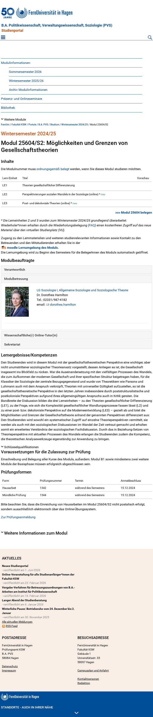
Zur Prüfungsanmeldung (18, 517)
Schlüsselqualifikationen (21, 447)
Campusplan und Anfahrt (93, 670)
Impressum (9, 670)
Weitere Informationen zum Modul (35, 533)
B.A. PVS (43, 124)
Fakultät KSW (19, 124)
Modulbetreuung (16, 279)
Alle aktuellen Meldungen (17, 621)
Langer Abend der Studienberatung (24, 600)
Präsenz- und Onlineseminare (21, 99)
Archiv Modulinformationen (28, 90)
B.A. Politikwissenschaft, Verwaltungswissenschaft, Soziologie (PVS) (56, 25)
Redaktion (83, 683)
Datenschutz (10, 666)
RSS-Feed (12, 626)
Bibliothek (8, 108)
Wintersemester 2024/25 (74, 124)
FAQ (92, 225)
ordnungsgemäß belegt (52, 169)
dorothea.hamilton (63, 304)
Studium (54, 124)
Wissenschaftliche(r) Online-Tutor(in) (30, 335)
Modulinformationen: (16, 63)
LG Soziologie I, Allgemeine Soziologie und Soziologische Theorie (82, 290)
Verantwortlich (14, 269)
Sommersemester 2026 (25, 72)
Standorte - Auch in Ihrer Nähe (27, 707)
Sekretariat (12, 344)
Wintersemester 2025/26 (26, 81)
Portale (32, 124)
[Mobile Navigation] (3, 37)
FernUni (5, 124)
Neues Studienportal (15, 565)
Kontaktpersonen (88, 678)
